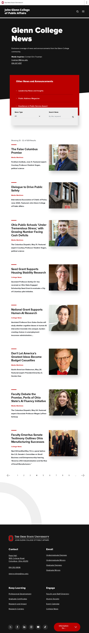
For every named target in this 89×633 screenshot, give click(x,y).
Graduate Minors (53, 570)
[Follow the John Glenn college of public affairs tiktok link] (45, 627)
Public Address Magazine (29, 98)
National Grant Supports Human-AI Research (27, 311)
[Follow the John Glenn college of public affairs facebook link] (17, 627)
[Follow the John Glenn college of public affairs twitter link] (10, 627)
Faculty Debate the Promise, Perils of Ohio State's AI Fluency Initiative (28, 398)
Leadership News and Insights (30, 91)
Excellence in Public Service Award (32, 106)
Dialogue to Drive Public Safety (26, 188)
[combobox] (27, 116)
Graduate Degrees (54, 565)
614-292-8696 (15, 567)
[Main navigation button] (83, 11)
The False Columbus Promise (24, 151)
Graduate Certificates (18, 599)
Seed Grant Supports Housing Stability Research (28, 270)
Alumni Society (52, 599)
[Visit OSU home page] (29, 538)
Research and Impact (18, 604)
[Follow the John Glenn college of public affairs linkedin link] (24, 627)
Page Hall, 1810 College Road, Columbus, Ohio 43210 (18, 558)
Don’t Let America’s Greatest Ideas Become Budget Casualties (26, 357)
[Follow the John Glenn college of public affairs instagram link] (31, 627)
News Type (19, 112)
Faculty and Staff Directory (57, 594)
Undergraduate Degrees (56, 555)
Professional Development (20, 594)
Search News (53, 112)
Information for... (63, 627)
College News (52, 609)
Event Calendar (52, 604)
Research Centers (16, 609)
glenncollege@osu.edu (18, 574)
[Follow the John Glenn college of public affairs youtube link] (38, 627)
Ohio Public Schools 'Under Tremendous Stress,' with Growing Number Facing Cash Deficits (28, 230)
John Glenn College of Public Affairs (17, 11)
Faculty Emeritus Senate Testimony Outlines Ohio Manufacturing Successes (27, 438)
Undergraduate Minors (55, 560)
